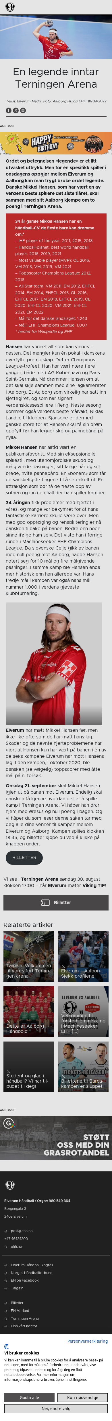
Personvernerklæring (87, 1341)
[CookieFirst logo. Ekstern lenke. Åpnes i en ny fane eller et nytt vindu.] (6, 1346)
